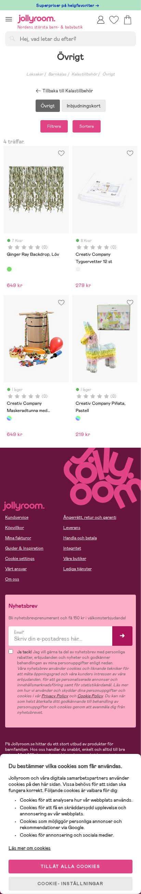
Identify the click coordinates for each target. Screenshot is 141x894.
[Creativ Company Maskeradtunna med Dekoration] (9, 418)
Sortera (86, 126)
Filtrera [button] (54, 126)
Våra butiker (74, 558)
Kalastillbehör (84, 74)
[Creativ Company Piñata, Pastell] (78, 418)
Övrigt (108, 74)
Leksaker (34, 74)
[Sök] (12, 38)
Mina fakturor (18, 538)
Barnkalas (57, 74)
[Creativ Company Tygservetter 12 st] (78, 269)
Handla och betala (80, 538)
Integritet (72, 548)
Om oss (12, 579)
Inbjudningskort (84, 106)
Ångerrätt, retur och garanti (89, 517)
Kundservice (16, 517)
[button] (8, 19)
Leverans (71, 527)
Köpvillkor (14, 527)
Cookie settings (20, 558)
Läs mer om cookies (30, 848)
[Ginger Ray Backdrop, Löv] (9, 269)
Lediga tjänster (77, 569)
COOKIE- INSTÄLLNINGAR (70, 883)
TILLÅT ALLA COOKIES (70, 866)
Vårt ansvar (16, 569)
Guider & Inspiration (24, 548)
